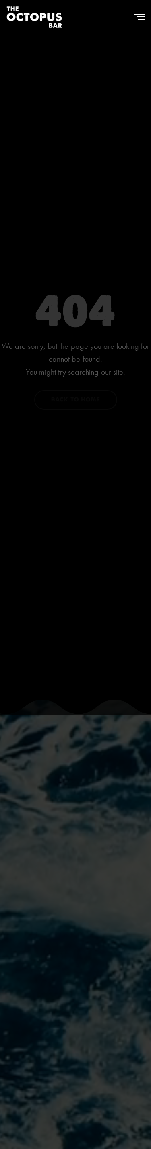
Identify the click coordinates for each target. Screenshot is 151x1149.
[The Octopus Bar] (34, 17)
